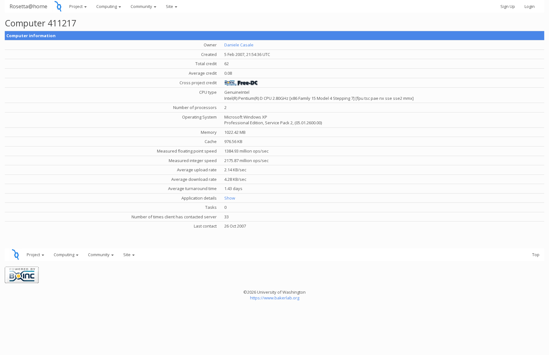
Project (76, 6)
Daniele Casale (239, 45)
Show (229, 198)
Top (535, 254)
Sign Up (507, 6)
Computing (107, 6)
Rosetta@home (28, 6)
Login (530, 6)
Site (170, 6)
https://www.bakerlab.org (274, 298)
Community (142, 6)
